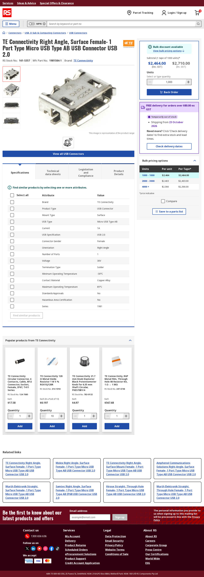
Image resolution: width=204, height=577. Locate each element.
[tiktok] (57, 548)
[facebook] (51, 548)
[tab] (19, 171)
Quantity (13, 410)
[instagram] (45, 548)
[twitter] (27, 548)
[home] (4, 32)
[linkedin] (33, 548)
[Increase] (188, 82)
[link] (168, 50)
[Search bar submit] (198, 24)
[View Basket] (197, 13)
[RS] (7, 12)
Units (150, 72)
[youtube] (39, 548)
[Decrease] (150, 82)
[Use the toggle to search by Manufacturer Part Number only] (44, 24)
